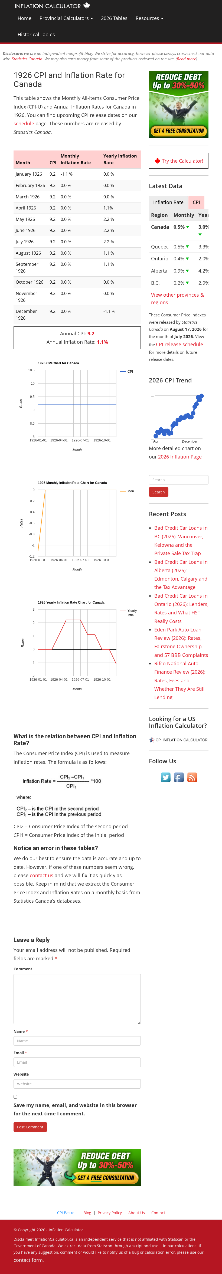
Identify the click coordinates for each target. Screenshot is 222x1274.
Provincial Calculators (65, 18)
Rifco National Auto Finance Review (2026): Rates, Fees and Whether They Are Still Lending (179, 680)
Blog (87, 1212)
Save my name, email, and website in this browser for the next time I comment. (75, 1109)
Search (158, 491)
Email (20, 1052)
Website (21, 1074)
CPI (196, 202)
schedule (24, 123)
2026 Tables (114, 18)
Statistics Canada (27, 58)
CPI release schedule (179, 344)
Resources (148, 18)
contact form (28, 1260)
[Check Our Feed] (192, 777)
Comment (23, 968)
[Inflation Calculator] (52, 5)
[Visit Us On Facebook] (178, 777)
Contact (158, 1212)
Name (21, 1031)
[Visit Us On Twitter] (165, 777)
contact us (41, 875)
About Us (136, 1212)
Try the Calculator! (182, 161)
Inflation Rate (168, 202)
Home (24, 18)
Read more (186, 58)
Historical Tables (36, 34)
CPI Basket (66, 1212)
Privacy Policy (110, 1212)
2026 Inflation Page (180, 456)
